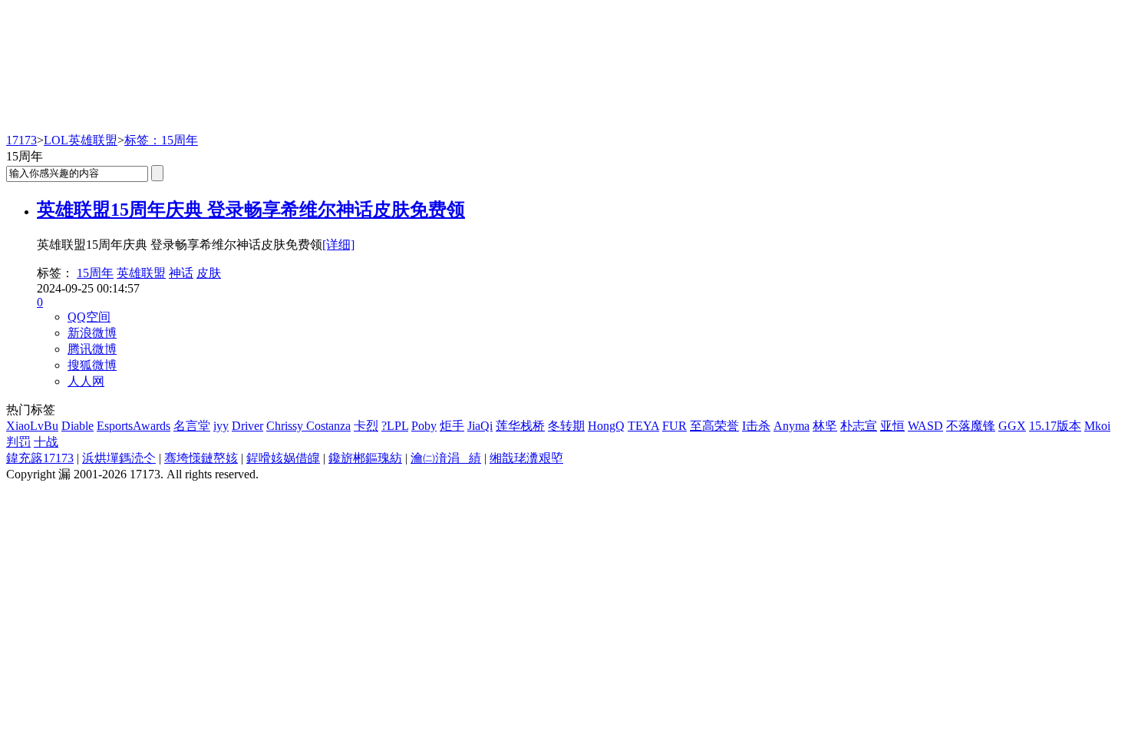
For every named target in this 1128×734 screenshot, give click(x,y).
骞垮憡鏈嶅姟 (201, 458)
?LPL (394, 425)
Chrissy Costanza (308, 425)
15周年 (95, 272)
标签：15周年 (161, 140)
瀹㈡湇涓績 (446, 458)
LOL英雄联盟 (80, 140)
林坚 (825, 425)
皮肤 (208, 272)
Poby (424, 425)
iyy (221, 425)
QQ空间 (89, 316)
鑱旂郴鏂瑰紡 (365, 458)
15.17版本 (1055, 425)
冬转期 (566, 425)
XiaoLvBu (32, 425)
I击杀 (756, 425)
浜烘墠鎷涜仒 (119, 458)
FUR (674, 425)
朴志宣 (858, 425)
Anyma (791, 425)
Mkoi (1097, 425)
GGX (1012, 425)
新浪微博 (92, 332)
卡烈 (366, 425)
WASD (925, 425)
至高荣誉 (714, 425)
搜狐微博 (92, 365)
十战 (46, 441)
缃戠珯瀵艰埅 (526, 458)
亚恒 (892, 425)
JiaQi (480, 425)
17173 (21, 140)
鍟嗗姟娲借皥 (283, 458)
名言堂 (191, 425)
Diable (77, 425)
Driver (247, 425)
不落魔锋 (970, 425)
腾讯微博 (92, 348)
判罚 (18, 441)
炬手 (452, 425)
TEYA (643, 425)
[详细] (338, 244)
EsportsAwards (133, 425)
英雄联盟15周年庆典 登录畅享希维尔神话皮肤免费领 (251, 210)
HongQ (606, 425)
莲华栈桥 (520, 425)
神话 (181, 272)
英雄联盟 (141, 272)
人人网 (86, 381)
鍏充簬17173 (40, 458)
